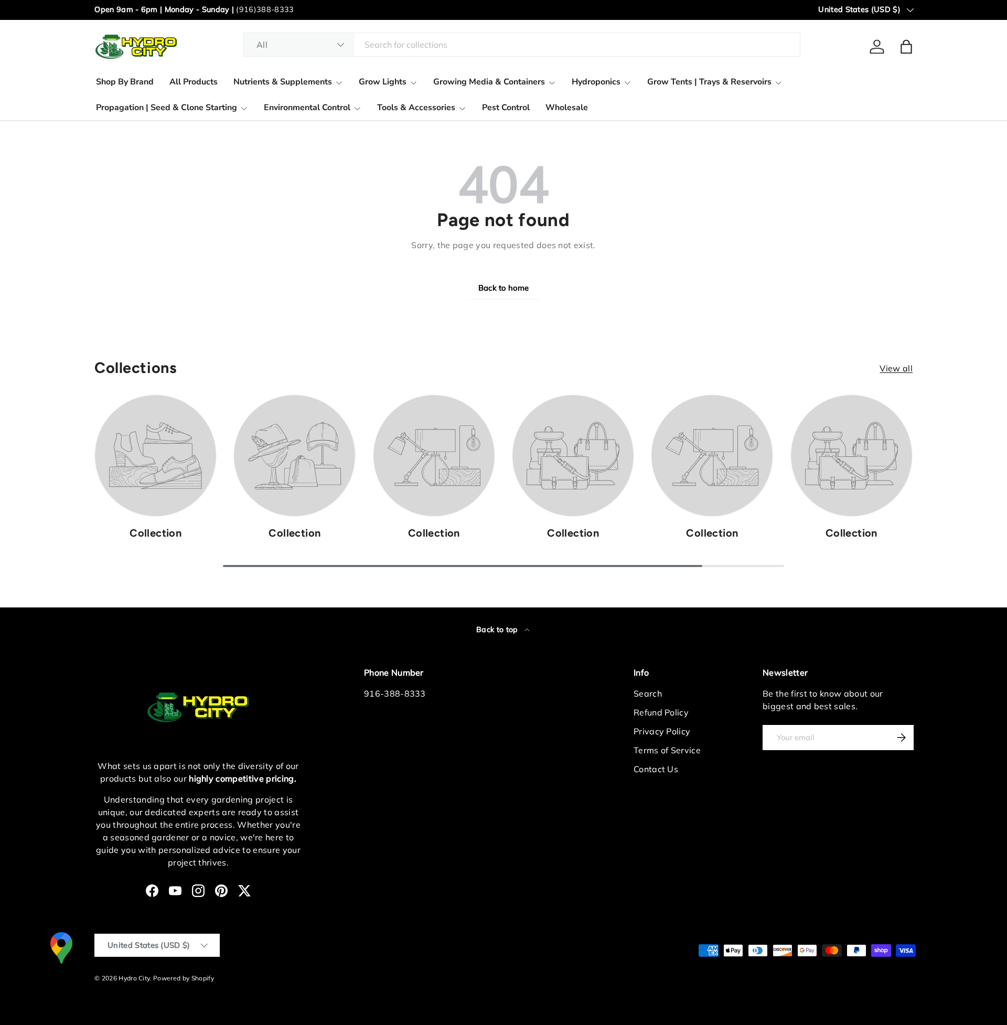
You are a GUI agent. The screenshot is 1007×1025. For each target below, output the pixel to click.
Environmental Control (307, 107)
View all (896, 368)
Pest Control (506, 107)
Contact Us (656, 769)
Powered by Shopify (183, 978)
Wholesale (566, 107)
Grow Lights (382, 82)
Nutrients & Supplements (282, 82)
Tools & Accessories (416, 107)
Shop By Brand (125, 82)
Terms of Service (667, 750)
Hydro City (134, 978)
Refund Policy (661, 712)
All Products (193, 82)
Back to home (503, 288)
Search (648, 693)
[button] (906, 46)
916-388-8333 (395, 693)
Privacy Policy (662, 731)
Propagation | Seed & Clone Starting (166, 107)
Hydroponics (596, 82)
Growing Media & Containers (489, 82)
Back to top (498, 629)
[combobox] (522, 44)
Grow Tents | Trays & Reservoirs (709, 82)
